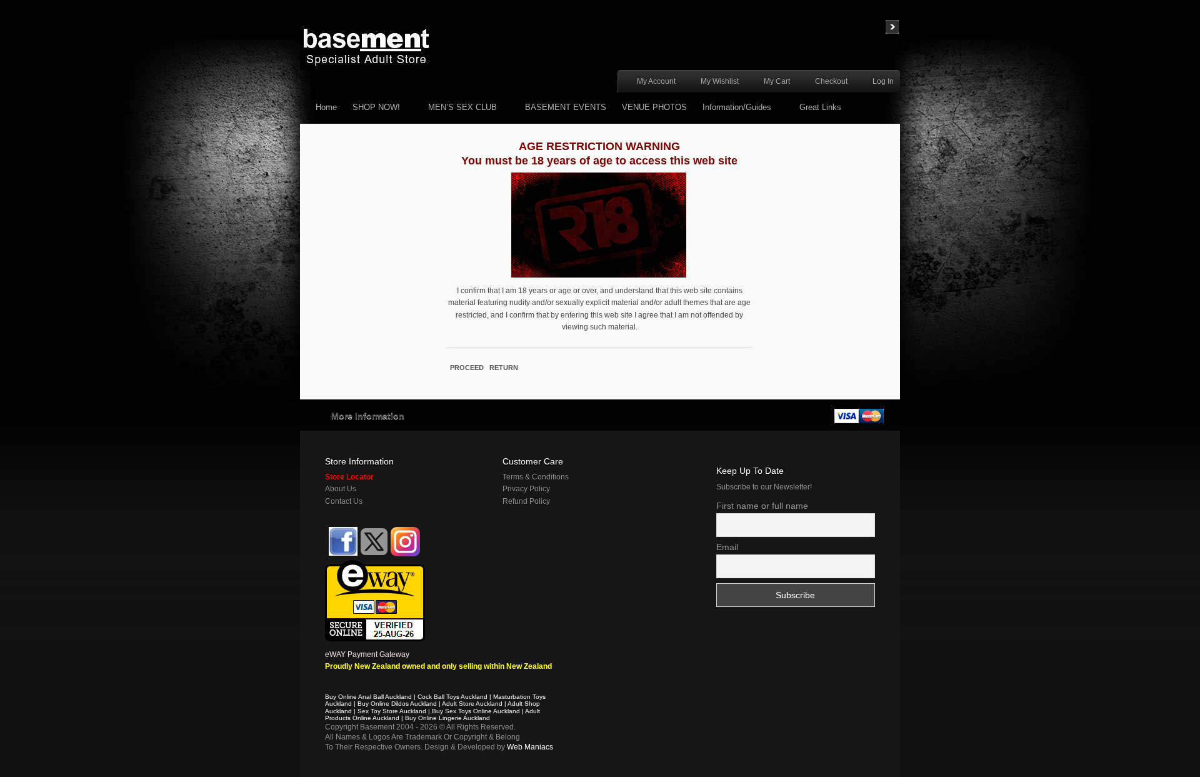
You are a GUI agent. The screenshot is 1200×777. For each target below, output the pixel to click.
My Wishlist (720, 81)
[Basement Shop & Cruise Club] (342, 553)
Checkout (831, 81)
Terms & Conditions (535, 477)
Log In (883, 81)
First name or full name (762, 506)
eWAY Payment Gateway (367, 654)
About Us (340, 488)
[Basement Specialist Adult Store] (366, 46)
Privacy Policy (526, 488)
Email (727, 547)
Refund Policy (526, 501)
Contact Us (343, 501)
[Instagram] (405, 541)
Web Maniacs (530, 747)
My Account (656, 81)
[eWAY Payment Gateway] (375, 565)
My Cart (777, 81)
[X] (374, 541)
